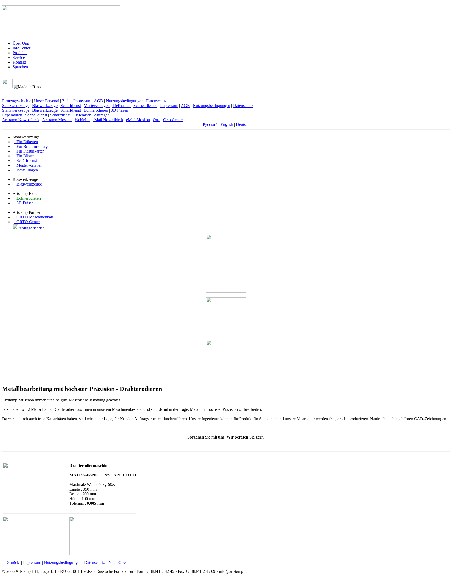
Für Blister (24, 156)
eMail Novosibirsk (108, 119)
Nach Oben (118, 562)
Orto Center (173, 119)
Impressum (82, 101)
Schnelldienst (36, 115)
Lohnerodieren (96, 110)
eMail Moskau (138, 119)
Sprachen (20, 67)
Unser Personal (46, 101)
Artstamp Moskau (57, 119)
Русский (210, 124)
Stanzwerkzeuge (15, 105)
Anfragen (102, 115)
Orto (156, 119)
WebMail (82, 119)
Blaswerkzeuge (45, 105)
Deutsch (243, 124)
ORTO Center (27, 222)
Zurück (13, 562)
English (227, 124)
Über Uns (21, 43)
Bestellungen (26, 170)
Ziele (66, 101)
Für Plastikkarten (29, 151)
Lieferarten (121, 105)
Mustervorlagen (97, 105)
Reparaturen (12, 115)
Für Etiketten (26, 141)
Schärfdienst (70, 105)
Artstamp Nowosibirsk (20, 119)
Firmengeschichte (16, 101)
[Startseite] (10, 76)
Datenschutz (156, 101)
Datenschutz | (95, 562)
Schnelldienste (145, 105)
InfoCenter (21, 48)
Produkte (20, 52)
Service (19, 57)
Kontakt (19, 62)
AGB (98, 101)
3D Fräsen (119, 110)
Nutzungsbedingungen (124, 101)
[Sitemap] (16, 76)
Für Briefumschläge (31, 146)
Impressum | (33, 562)
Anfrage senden (32, 228)
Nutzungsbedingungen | (64, 562)
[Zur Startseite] (61, 23)
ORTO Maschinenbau (33, 217)
